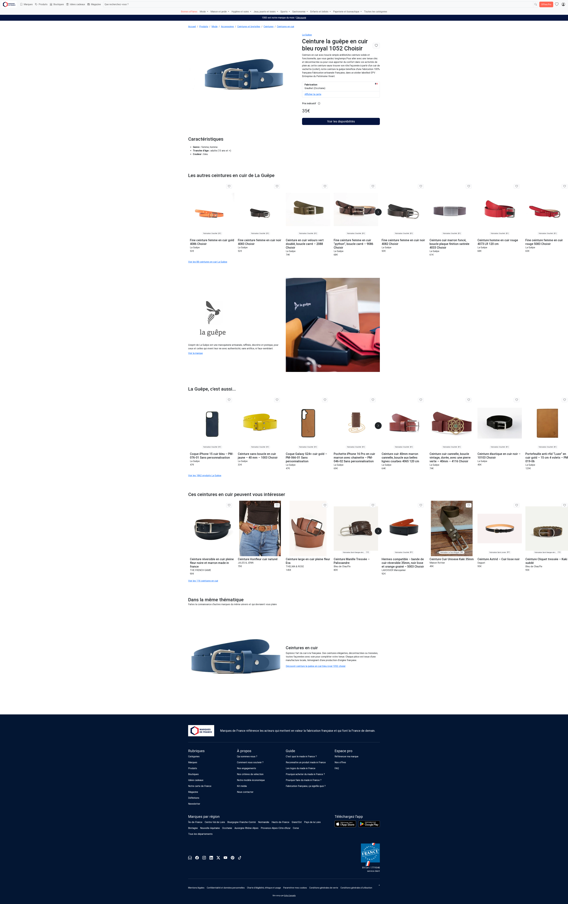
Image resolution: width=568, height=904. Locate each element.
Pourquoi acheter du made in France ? (305, 774)
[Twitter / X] (218, 858)
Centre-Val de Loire (215, 822)
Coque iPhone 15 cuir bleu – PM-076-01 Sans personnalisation (211, 455)
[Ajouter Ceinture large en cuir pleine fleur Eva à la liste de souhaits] (325, 505)
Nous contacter (245, 792)
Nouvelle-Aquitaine (210, 828)
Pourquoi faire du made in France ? (303, 780)
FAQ (337, 768)
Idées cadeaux (77, 4)
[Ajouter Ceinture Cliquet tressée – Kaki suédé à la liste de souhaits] (564, 505)
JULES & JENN (245, 562)
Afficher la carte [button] (313, 94)
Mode (215, 26)
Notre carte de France (199, 786)
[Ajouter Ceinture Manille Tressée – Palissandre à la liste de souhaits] (373, 505)
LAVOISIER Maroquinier (394, 570)
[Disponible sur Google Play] (369, 824)
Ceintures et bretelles (248, 26)
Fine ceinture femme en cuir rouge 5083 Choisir (544, 242)
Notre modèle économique (251, 780)
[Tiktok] (239, 858)
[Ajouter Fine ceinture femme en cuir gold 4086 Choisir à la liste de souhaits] (229, 186)
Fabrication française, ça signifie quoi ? (306, 786)
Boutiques (58, 4)
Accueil (192, 26)
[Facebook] (197, 858)
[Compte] (563, 4)
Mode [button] (203, 11)
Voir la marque (195, 353)
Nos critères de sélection (250, 774)
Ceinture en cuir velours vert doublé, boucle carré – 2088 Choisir (305, 243)
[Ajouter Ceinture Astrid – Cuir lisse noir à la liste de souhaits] (516, 505)
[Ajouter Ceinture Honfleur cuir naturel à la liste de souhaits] (277, 505)
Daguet (481, 562)
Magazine (96, 4)
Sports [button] (284, 11)
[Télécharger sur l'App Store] (345, 823)
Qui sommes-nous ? (247, 756)
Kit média (242, 786)
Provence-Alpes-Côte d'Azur (276, 828)
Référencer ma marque (346, 756)
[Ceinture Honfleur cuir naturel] (260, 528)
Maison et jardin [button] (218, 11)
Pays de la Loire (312, 822)
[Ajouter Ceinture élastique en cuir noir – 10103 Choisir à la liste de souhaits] (516, 400)
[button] (378, 212)
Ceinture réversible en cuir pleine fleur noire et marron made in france (212, 562)
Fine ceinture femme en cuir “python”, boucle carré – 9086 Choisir (353, 243)
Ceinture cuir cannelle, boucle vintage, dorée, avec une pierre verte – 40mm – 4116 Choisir (450, 457)
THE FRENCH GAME (200, 570)
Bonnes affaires (189, 11)
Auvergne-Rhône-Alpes (246, 828)
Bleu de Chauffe (342, 566)
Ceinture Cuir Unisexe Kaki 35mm (452, 559)
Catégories (194, 756)
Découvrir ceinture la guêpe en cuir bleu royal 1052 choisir (316, 666)
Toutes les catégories (375, 11)
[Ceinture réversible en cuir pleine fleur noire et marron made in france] (212, 528)
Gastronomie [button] (299, 11)
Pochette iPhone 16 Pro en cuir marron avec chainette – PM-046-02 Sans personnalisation (354, 457)
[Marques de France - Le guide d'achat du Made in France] (9, 4)
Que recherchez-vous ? (117, 4)
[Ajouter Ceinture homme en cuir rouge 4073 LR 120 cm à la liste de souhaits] (516, 186)
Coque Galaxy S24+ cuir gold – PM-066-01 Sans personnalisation (306, 457)
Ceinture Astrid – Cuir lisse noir (498, 559)
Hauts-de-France (280, 822)
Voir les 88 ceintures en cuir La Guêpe (207, 261)
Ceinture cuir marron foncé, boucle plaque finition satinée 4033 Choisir (449, 243)
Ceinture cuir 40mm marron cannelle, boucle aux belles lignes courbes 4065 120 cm (400, 457)
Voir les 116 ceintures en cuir (203, 580)
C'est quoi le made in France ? (301, 756)
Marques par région (204, 817)
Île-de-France (195, 822)
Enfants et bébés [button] (319, 11)
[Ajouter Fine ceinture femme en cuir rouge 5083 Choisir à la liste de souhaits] (564, 186)
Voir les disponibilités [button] (341, 121)
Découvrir (301, 17)
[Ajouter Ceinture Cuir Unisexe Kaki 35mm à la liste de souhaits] (469, 505)
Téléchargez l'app (349, 817)
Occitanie (227, 828)
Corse (296, 828)
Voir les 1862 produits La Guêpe (204, 475)
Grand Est (297, 822)
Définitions (193, 797)
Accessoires (227, 26)
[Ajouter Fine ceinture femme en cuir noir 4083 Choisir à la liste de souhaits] (277, 186)
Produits (43, 4)
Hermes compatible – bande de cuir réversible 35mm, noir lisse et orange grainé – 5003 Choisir (403, 562)
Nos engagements (246, 768)
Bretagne (193, 828)
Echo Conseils (290, 896)
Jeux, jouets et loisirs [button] (265, 11)
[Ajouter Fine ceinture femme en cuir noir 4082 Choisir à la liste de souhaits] (421, 186)
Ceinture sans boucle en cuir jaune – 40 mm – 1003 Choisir (258, 455)
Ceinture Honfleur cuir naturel (257, 559)
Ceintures (268, 26)
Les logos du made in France (300, 768)
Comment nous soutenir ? (250, 762)
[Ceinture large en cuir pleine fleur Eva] (308, 528)
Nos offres (340, 762)
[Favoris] (557, 4)
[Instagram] (204, 858)
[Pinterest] (232, 858)
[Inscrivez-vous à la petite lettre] (190, 858)
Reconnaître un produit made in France (306, 762)
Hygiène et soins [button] (240, 11)
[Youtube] (225, 858)
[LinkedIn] (211, 858)
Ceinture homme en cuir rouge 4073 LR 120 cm (497, 242)
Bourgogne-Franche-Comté (241, 822)
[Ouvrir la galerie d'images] (243, 75)
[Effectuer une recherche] (535, 4)
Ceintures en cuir (285, 26)
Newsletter (194, 803)
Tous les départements (200, 834)
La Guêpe (307, 34)
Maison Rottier (437, 562)
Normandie (263, 822)
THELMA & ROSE (295, 566)
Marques (28, 4)
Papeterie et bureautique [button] (346, 11)
